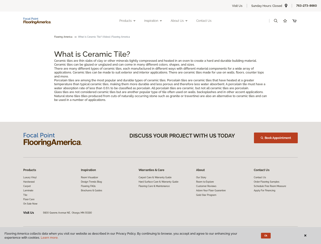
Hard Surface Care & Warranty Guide (158, 181)
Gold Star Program (206, 195)
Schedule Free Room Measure (270, 186)
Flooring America (63, 36)
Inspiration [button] (151, 20)
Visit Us (237, 6)
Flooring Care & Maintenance (154, 186)
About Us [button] (177, 20)
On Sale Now (30, 203)
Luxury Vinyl (29, 177)
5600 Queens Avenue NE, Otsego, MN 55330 (67, 212)
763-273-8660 (306, 5)
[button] (275, 20)
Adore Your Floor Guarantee (211, 190)
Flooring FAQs (88, 186)
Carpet (27, 186)
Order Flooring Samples (266, 181)
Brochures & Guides (91, 190)
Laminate (28, 190)
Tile (25, 195)
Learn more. (49, 237)
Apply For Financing (264, 190)
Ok (266, 235)
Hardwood (29, 181)
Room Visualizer (89, 177)
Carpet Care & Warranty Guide (155, 177)
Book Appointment (278, 138)
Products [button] (125, 20)
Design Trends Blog (91, 181)
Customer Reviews (206, 186)
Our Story (201, 177)
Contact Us (203, 20)
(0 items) (294, 21)
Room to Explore (205, 181)
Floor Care (28, 199)
